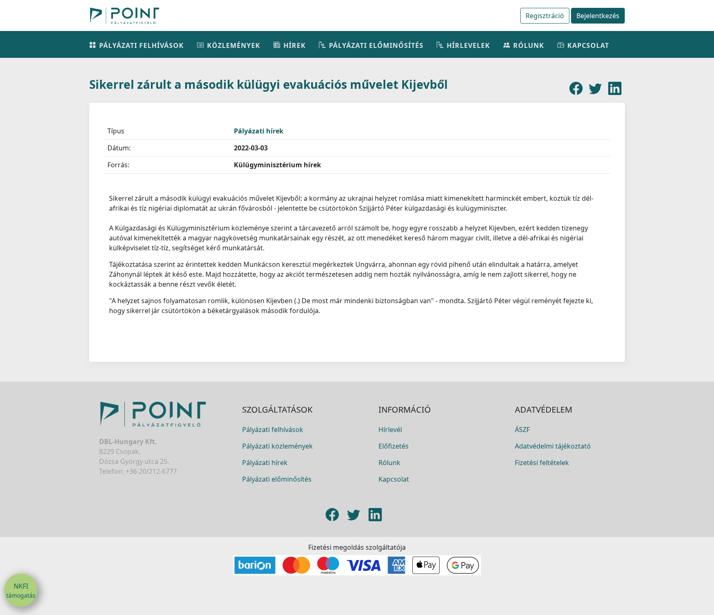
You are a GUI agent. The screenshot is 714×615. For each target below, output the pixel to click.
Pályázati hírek (258, 130)
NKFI (21, 590)
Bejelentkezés (597, 15)
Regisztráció (545, 15)
